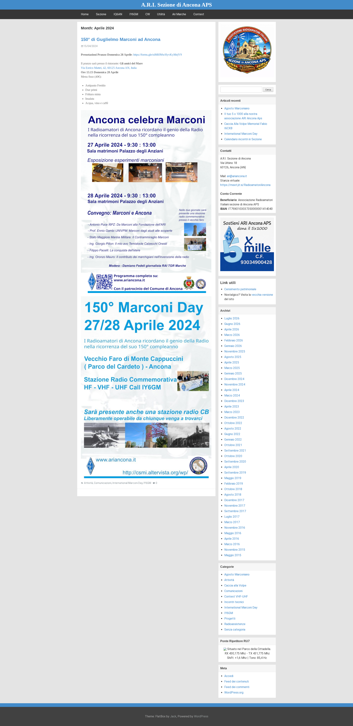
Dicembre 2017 (234, 500)
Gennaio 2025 (233, 373)
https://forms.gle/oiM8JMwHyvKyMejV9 (157, 54)
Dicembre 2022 (234, 417)
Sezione (101, 14)
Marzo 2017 (232, 522)
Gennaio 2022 (233, 439)
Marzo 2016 (232, 544)
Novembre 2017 (234, 505)
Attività (88, 482)
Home (85, 14)
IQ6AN (118, 14)
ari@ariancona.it (237, 176)
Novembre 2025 (234, 351)
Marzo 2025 (232, 368)
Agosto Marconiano (236, 108)
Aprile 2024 (231, 390)
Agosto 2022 (232, 428)
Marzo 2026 (232, 335)
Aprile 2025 (231, 362)
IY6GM (133, 14)
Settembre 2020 (235, 461)
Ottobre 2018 (233, 489)
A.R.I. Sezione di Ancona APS (176, 5)
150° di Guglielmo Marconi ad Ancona (120, 39)
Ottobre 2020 (233, 456)
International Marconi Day (127, 482)
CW (147, 14)
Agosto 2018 (232, 494)
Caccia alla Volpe (235, 585)
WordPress (201, 716)
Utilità (161, 14)
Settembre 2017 (235, 511)
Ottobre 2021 (233, 445)
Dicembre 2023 (234, 401)
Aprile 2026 (231, 329)
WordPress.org (233, 692)
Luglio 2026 (231, 318)
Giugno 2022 (232, 434)
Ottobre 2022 (233, 423)
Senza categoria (234, 629)
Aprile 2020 (231, 467)
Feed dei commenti (236, 687)
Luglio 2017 (231, 516)
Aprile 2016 (231, 538)
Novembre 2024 (234, 384)
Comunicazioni (102, 482)
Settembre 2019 (235, 472)
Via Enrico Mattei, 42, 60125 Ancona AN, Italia (109, 67)
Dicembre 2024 (234, 379)
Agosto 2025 (232, 357)
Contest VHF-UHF (236, 596)
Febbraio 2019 (233, 483)
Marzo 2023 (232, 412)
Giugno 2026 (232, 324)
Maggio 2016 (232, 533)
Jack (173, 716)
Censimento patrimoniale (240, 289)
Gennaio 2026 (233, 346)
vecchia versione (262, 294)
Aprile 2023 (231, 406)
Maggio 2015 (232, 555)
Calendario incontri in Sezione (243, 139)
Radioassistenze (234, 624)
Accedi (228, 676)
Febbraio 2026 (233, 340)
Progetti (229, 618)
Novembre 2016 (234, 527)
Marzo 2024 (232, 395)
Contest (198, 14)
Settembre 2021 (235, 450)
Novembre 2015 (234, 549)
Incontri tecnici (234, 602)
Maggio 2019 (232, 478)
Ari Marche (179, 14)
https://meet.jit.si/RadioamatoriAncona (245, 185)
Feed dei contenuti (236, 681)
